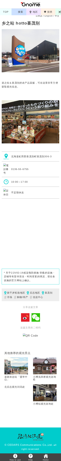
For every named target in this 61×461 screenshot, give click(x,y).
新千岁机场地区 (16, 292)
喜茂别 (48, 292)
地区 (35, 11)
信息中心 (38, 297)
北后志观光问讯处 (14, 386)
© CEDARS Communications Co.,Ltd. (29, 445)
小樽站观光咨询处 (43, 403)
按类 (49, 11)
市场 (9, 297)
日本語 (39, 16)
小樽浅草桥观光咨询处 (44, 378)
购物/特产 (22, 297)
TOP (5, 11)
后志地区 (35, 292)
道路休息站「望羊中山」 (15, 378)
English (49, 16)
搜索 (20, 11)
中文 (57, 16)
